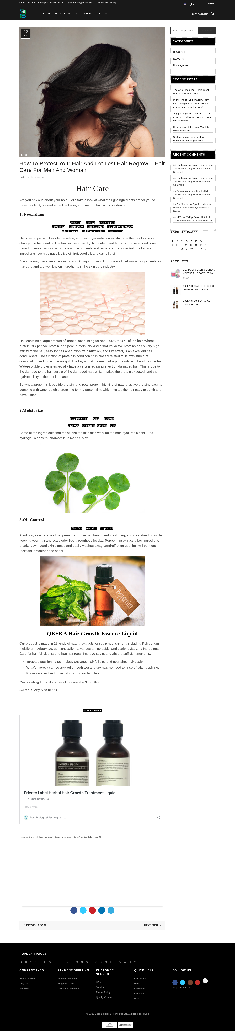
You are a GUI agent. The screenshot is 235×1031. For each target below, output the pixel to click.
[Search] (213, 13)
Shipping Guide (66, 983)
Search (207, 30)
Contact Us (140, 978)
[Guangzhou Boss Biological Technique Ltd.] (109, 1024)
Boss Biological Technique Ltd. (111, 1013)
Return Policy (103, 992)
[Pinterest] (92, 910)
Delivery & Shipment (69, 988)
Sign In (212, 3)
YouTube (197, 982)
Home (46, 13)
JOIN (76, 13)
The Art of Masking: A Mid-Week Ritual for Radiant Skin (191, 91)
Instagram (190, 982)
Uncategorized (181, 65)
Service (100, 987)
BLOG (24, 155)
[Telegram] (111, 910)
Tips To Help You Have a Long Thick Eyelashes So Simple (193, 168)
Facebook (139, 988)
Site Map (24, 988)
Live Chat (139, 993)
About (88, 13)
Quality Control (104, 997)
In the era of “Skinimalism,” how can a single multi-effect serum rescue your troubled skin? (191, 103)
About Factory (27, 978)
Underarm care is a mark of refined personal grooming (189, 139)
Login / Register (200, 14)
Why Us (23, 983)
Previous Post (36, 925)
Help (136, 983)
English (190, 4)
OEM (99, 982)
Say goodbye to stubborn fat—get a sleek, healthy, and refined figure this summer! (193, 117)
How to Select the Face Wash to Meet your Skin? (191, 129)
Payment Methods (67, 978)
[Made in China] (125, 1024)
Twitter (182, 982)
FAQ (136, 998)
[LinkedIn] (101, 910)
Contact (104, 13)
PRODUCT (61, 13)
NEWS (176, 58)
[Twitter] (83, 910)
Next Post (151, 925)
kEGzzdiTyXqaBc (187, 217)
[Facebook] (73, 910)
